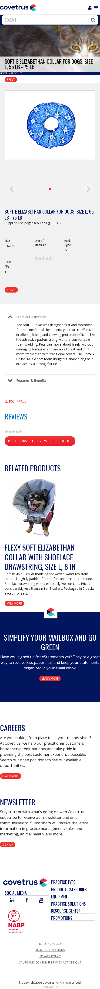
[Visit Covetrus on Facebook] (26, 900)
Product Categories (69, 889)
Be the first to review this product (41, 442)
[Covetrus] (18, 7)
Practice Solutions (68, 904)
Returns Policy (50, 944)
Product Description (31, 317)
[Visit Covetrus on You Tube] (41, 900)
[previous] (12, 189)
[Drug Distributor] (16, 921)
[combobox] (48, 20)
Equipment (60, 897)
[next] (88, 189)
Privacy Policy (50, 956)
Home (4, 73)
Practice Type (63, 882)
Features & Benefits (31, 380)
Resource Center (65, 911)
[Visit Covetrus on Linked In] (12, 900)
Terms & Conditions (50, 950)
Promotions (61, 918)
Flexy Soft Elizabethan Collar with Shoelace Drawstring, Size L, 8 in (40, 557)
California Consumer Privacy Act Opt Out (50, 962)
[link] (43, 258)
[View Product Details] (34, 508)
